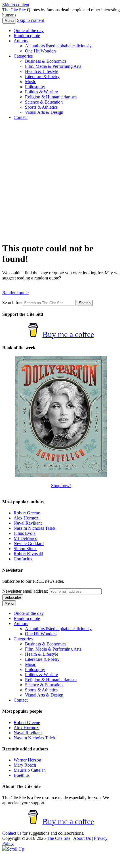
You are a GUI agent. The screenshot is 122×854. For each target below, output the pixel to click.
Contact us (11, 833)
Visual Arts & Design (44, 112)
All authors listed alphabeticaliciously (58, 45)
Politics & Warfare (41, 91)
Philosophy (35, 86)
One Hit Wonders (40, 51)
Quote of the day (29, 30)
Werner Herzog (27, 760)
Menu (9, 20)
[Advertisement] (61, 181)
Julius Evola (24, 533)
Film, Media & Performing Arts (53, 66)
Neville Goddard (29, 543)
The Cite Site (14, 9)
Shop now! (61, 485)
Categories (23, 56)
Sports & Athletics (41, 107)
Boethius (22, 775)
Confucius (23, 558)
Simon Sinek (25, 548)
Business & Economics (45, 61)
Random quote (27, 35)
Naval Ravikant (28, 523)
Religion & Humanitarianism (51, 96)
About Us (82, 838)
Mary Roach (25, 765)
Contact (21, 117)
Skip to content (15, 4)
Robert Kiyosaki (28, 553)
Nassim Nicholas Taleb (34, 528)
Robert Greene (27, 512)
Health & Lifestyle (41, 71)
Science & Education (44, 102)
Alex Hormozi (26, 518)
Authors (21, 40)
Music (30, 81)
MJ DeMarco (25, 538)
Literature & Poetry (42, 76)
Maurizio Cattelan (30, 770)
